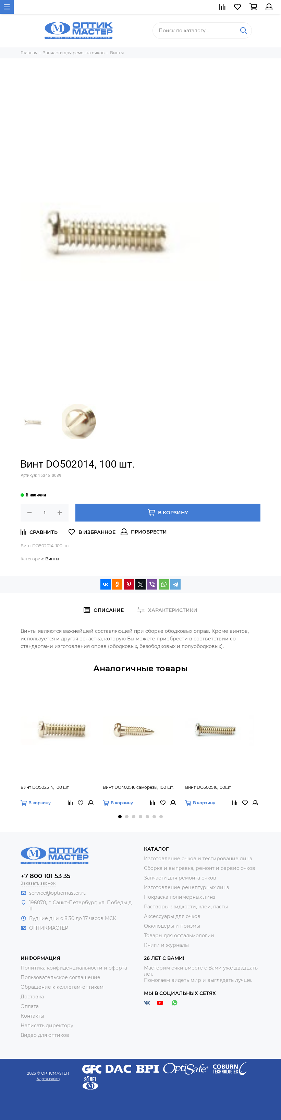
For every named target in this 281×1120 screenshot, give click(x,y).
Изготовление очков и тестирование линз (198, 858)
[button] (120, 816)
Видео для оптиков (45, 1035)
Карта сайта (48, 1078)
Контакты (32, 1016)
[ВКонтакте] (105, 584)
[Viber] (152, 584)
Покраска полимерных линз (179, 897)
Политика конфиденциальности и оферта (74, 968)
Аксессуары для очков (172, 916)
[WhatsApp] (164, 584)
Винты (52, 558)
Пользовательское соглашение (60, 977)
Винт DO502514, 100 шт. (45, 787)
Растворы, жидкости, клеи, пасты (186, 907)
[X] (140, 584)
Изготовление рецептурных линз (186, 887)
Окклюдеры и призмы (172, 926)
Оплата (30, 1006)
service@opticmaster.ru (57, 893)
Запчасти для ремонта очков (180, 878)
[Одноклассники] (117, 584)
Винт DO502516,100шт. (208, 787)
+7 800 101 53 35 (46, 876)
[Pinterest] (129, 584)
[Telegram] (175, 584)
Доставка (32, 997)
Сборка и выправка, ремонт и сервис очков (199, 868)
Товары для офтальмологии (179, 935)
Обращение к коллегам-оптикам (62, 987)
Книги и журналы (166, 945)
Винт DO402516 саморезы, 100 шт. (138, 787)
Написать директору (47, 1025)
